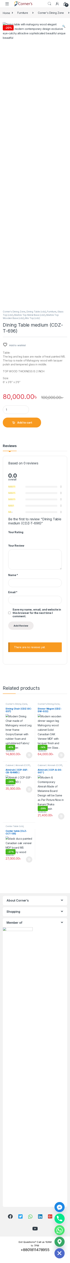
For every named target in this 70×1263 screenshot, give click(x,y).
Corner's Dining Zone (51, 12)
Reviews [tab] (10, 446)
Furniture (22, 12)
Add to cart (24, 422)
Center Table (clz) (14, 826)
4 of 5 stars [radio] (20, 537)
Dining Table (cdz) (36, 311)
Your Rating (15, 532)
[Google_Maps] (60, 1242)
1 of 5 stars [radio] (9, 537)
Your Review (16, 545)
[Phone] (60, 1219)
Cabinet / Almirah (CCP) (18, 765)
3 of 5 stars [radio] (16, 537)
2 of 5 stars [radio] (13, 537)
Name (13, 575)
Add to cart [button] (29, 755)
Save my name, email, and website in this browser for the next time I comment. (37, 613)
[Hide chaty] (60, 1253)
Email (12, 592)
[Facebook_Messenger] (60, 1207)
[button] (63, 26)
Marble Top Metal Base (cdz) (29, 315)
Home (6, 12)
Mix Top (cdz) (32, 318)
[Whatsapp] (60, 1230)
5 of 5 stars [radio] (23, 537)
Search (49, 4)
